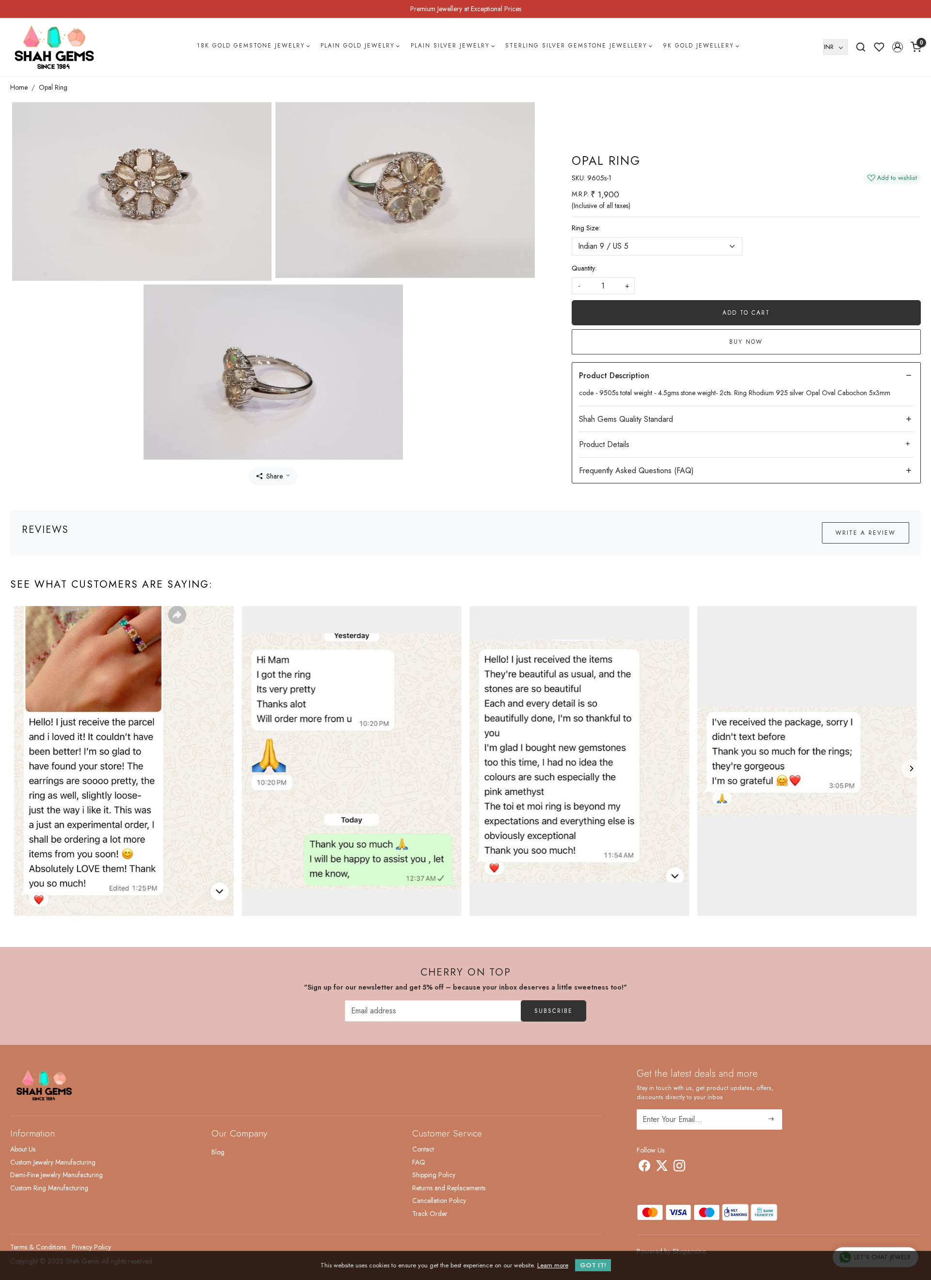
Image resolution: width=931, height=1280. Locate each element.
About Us (22, 1149)
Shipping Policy (433, 1175)
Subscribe (553, 1011)
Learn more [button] (552, 1265)
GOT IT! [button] (593, 1265)
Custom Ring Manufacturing (49, 1188)
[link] (860, 47)
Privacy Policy (91, 1247)
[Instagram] (679, 1167)
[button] (897, 47)
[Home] (54, 47)
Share (274, 476)
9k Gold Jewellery (698, 45)
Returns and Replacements (448, 1188)
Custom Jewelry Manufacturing (53, 1162)
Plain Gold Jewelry (358, 45)
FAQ (418, 1162)
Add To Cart (746, 312)
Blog (218, 1152)
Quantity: (584, 268)
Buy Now (746, 341)
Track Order (430, 1213)
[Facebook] (644, 1167)
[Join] (771, 1119)
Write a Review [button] (865, 532)
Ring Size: (586, 228)
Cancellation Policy (439, 1200)
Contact (423, 1149)
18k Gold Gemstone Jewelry (251, 45)
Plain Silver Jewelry (450, 45)
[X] (662, 1167)
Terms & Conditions (38, 1247)
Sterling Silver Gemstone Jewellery (576, 45)
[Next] (911, 768)
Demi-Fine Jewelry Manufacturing (56, 1175)
